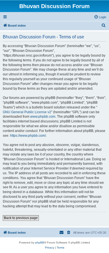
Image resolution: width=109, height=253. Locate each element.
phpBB (39, 242)
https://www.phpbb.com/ (28, 136)
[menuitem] (100, 17)
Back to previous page (21, 218)
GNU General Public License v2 (27, 112)
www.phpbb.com (42, 117)
